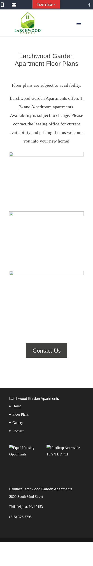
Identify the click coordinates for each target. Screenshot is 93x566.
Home (16, 406)
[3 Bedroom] (46, 155)
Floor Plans (20, 414)
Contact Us (47, 350)
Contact (17, 431)
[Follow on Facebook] (89, 4)
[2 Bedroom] (46, 274)
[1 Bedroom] (46, 215)
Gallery (17, 423)
